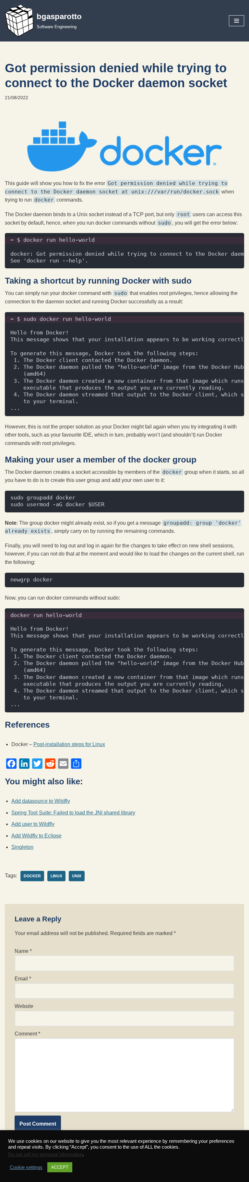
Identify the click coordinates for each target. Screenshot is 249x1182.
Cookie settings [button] (26, 1167)
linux (56, 876)
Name (23, 951)
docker (32, 876)
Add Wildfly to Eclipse (36, 835)
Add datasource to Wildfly (40, 801)
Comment (27, 1033)
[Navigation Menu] (236, 20)
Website (24, 1006)
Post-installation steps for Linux (69, 744)
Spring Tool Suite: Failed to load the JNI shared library (73, 812)
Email (23, 978)
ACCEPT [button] (59, 1167)
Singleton (22, 847)
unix (76, 876)
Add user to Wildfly (32, 824)
